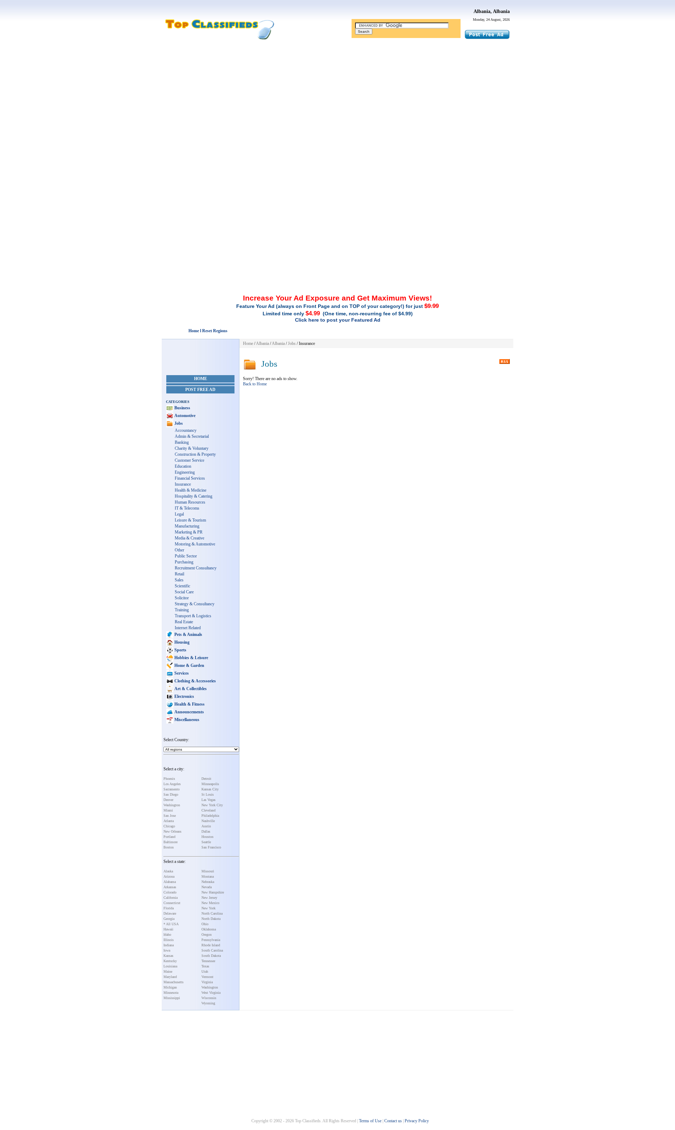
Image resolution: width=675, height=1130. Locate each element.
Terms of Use (370, 1120)
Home (200, 378)
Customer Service (189, 460)
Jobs (178, 423)
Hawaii (168, 929)
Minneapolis (210, 784)
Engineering (185, 472)
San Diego (170, 794)
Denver (168, 800)
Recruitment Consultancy (196, 568)
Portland (169, 837)
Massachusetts (173, 982)
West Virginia (210, 993)
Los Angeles (172, 784)
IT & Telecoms (187, 508)
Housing (181, 642)
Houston (207, 837)
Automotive (184, 415)
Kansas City (210, 789)
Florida (168, 908)
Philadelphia (210, 815)
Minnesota (170, 993)
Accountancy (186, 430)
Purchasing (184, 562)
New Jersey (209, 897)
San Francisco (211, 847)
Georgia (168, 919)
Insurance (183, 484)
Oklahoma (208, 929)
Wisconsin (208, 998)
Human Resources (190, 502)
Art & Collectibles (190, 688)
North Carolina (212, 913)
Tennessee (208, 961)
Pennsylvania (210, 940)
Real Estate (184, 621)
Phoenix (169, 779)
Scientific (182, 585)
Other (179, 550)
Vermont (207, 977)
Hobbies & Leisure (190, 657)
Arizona (168, 876)
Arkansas (169, 887)
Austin (206, 826)
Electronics (183, 696)
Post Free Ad (200, 389)
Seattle (206, 842)
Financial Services (190, 478)
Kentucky (170, 961)
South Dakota (211, 956)
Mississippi (171, 998)
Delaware (169, 913)
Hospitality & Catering (193, 496)
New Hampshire (212, 892)
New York (208, 908)
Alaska (168, 871)
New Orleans (172, 831)
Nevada (206, 887)
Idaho (167, 934)
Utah (204, 971)
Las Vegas (208, 800)
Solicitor (182, 597)
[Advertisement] (337, 96)
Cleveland (208, 810)
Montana (207, 876)
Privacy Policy (417, 1120)
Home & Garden (188, 665)
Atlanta (168, 821)
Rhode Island (210, 945)
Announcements (188, 711)
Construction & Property (195, 454)
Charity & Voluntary (191, 448)
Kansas (168, 956)
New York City (212, 805)
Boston (168, 847)
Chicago (169, 826)
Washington (171, 805)
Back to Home (255, 383)
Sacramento (171, 789)
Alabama (169, 882)
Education (183, 466)
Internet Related (188, 627)
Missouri (207, 871)
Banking (182, 442)
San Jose (169, 815)
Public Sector (186, 556)
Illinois (168, 940)
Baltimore (170, 842)
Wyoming (208, 1003)
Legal (179, 514)
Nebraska (207, 882)
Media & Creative (189, 538)
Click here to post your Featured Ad (337, 320)
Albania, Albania (492, 11)
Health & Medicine (190, 490)
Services (181, 673)
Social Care (184, 591)
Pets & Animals (187, 634)
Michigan (170, 987)
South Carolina (212, 950)
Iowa (166, 950)
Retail (179, 574)
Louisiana (170, 966)
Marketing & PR (188, 532)
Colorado (169, 892)
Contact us (393, 1120)
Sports (179, 650)
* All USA (171, 924)
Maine (167, 971)
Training (182, 609)
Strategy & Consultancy (194, 603)
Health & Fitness (189, 704)
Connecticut (171, 903)
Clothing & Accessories (194, 680)
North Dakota (210, 919)
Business (181, 407)
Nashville (208, 821)
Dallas (205, 831)
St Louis (207, 794)
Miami (168, 810)
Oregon (206, 934)
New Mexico (210, 903)
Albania (262, 343)
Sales (179, 579)
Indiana (168, 945)
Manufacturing (187, 526)
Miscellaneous (186, 719)
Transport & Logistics (193, 615)
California (170, 897)
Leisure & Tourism (190, 520)
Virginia (207, 982)
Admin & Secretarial (192, 436)
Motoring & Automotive (195, 544)
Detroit (206, 779)
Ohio (204, 924)
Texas (205, 966)
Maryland (170, 977)
